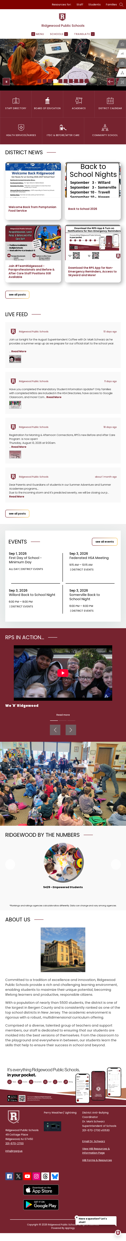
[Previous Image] (110, 81)
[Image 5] (60, 81)
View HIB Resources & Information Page (96, 1151)
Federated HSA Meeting (90, 558)
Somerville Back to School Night (84, 597)
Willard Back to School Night (32, 595)
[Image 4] (55, 81)
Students (94, 4)
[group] (63, 867)
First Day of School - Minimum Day (25, 560)
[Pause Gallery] (6, 81)
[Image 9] (81, 81)
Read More (18, 351)
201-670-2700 (14, 1143)
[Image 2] (45, 81)
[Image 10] (87, 81)
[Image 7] (71, 81)
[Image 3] (50, 81)
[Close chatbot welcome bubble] (77, 1217)
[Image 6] (66, 81)
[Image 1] (39, 81)
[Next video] (71, 730)
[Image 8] (76, 81)
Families (111, 4)
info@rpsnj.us (13, 1151)
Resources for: (61, 4)
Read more (63, 714)
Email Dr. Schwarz (93, 1141)
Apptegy (70, 1228)
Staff (80, 4)
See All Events (104, 542)
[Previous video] (55, 730)
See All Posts (17, 294)
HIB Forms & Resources (97, 1160)
